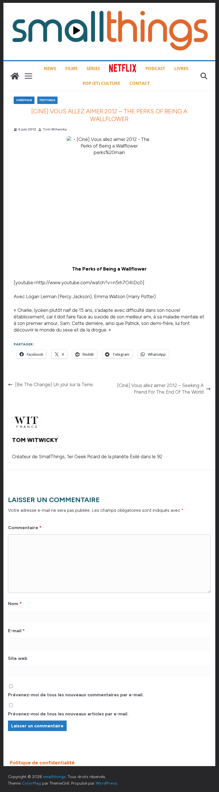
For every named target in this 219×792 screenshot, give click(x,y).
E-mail (16, 630)
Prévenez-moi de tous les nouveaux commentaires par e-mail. (76, 694)
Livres (181, 68)
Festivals (47, 100)
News (50, 68)
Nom (15, 603)
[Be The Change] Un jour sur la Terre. (54, 384)
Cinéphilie (24, 100)
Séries (93, 68)
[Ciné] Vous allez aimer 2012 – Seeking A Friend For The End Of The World (160, 388)
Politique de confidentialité (42, 763)
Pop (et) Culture (101, 83)
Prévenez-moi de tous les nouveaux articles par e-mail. (68, 714)
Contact (139, 83)
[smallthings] (15, 76)
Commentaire (25, 527)
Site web (17, 658)
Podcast (155, 68)
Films (71, 68)
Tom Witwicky (55, 129)
